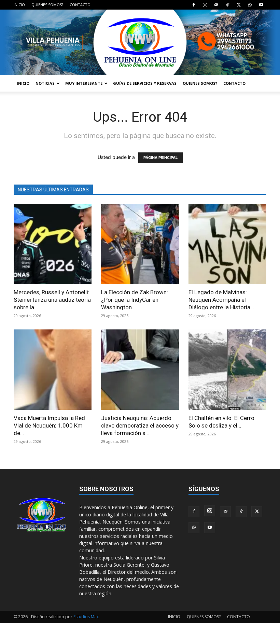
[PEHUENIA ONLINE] (140, 42)
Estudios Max (86, 617)
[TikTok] (227, 5)
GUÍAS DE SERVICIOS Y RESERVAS (145, 83)
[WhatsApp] (250, 5)
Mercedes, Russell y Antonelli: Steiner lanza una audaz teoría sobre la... (52, 300)
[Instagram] (205, 5)
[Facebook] (193, 5)
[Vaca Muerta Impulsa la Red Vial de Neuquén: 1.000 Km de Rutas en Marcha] (53, 369)
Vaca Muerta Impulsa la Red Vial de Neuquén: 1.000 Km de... (49, 425)
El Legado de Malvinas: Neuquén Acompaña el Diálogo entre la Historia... (221, 300)
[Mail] (216, 5)
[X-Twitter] (239, 5)
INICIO (19, 4)
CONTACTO (80, 4)
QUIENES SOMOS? (47, 4)
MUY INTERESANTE (83, 83)
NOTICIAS (45, 83)
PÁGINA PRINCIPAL (160, 157)
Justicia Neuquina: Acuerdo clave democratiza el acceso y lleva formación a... (140, 425)
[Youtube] (261, 5)
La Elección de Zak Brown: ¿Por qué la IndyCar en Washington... (134, 300)
